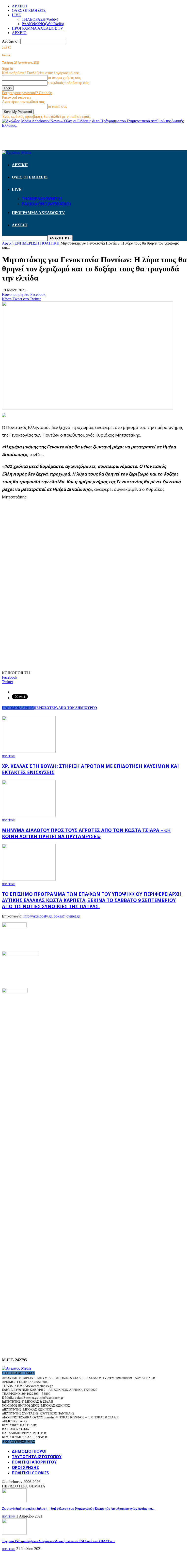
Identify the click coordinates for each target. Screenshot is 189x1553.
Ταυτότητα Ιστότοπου (37, 1456)
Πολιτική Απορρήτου (34, 1462)
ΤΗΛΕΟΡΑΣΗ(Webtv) (40, 19)
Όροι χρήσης (25, 1467)
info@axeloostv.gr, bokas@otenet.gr (51, 916)
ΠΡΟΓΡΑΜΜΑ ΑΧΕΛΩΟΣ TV (37, 28)
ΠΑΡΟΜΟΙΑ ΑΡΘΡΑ (18, 708)
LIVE (16, 15)
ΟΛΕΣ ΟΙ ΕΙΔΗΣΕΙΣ (29, 10)
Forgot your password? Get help (27, 93)
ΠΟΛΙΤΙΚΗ (8, 756)
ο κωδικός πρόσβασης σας (68, 83)
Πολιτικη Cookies (30, 1473)
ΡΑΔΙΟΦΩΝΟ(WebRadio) (43, 24)
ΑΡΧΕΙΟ (19, 33)
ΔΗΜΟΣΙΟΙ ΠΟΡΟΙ (29, 1451)
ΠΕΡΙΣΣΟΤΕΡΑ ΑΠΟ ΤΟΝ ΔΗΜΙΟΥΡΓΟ (65, 708)
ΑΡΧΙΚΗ (19, 6)
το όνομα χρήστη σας (64, 77)
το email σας (57, 106)
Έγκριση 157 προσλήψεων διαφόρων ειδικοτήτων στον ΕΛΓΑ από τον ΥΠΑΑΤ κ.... (58, 1541)
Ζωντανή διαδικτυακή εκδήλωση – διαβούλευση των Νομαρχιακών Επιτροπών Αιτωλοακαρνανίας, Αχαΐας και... (78, 1508)
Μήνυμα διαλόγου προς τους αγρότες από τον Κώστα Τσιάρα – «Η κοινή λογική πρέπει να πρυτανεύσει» (86, 833)
